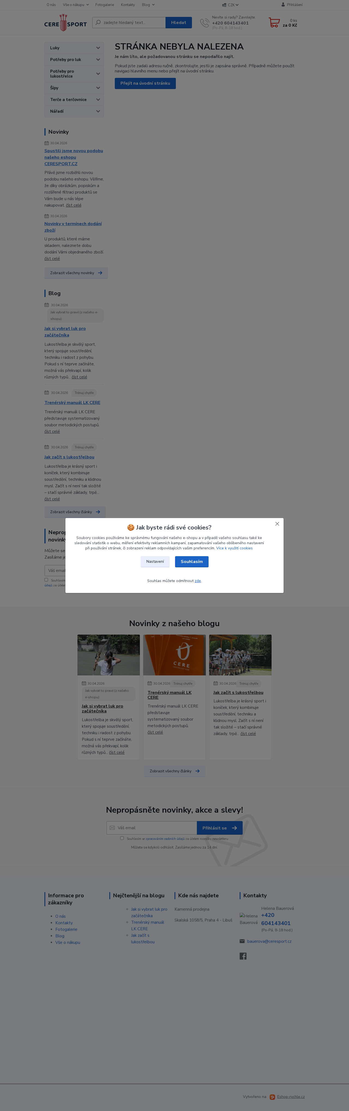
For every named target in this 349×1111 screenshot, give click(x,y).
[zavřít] (277, 523)
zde (198, 580)
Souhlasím (192, 562)
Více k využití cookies (234, 548)
